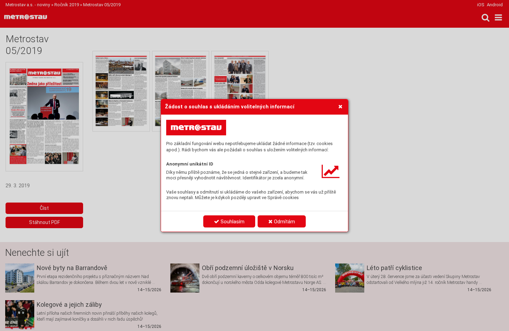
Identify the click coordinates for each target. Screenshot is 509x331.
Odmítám (284, 221)
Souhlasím (231, 221)
